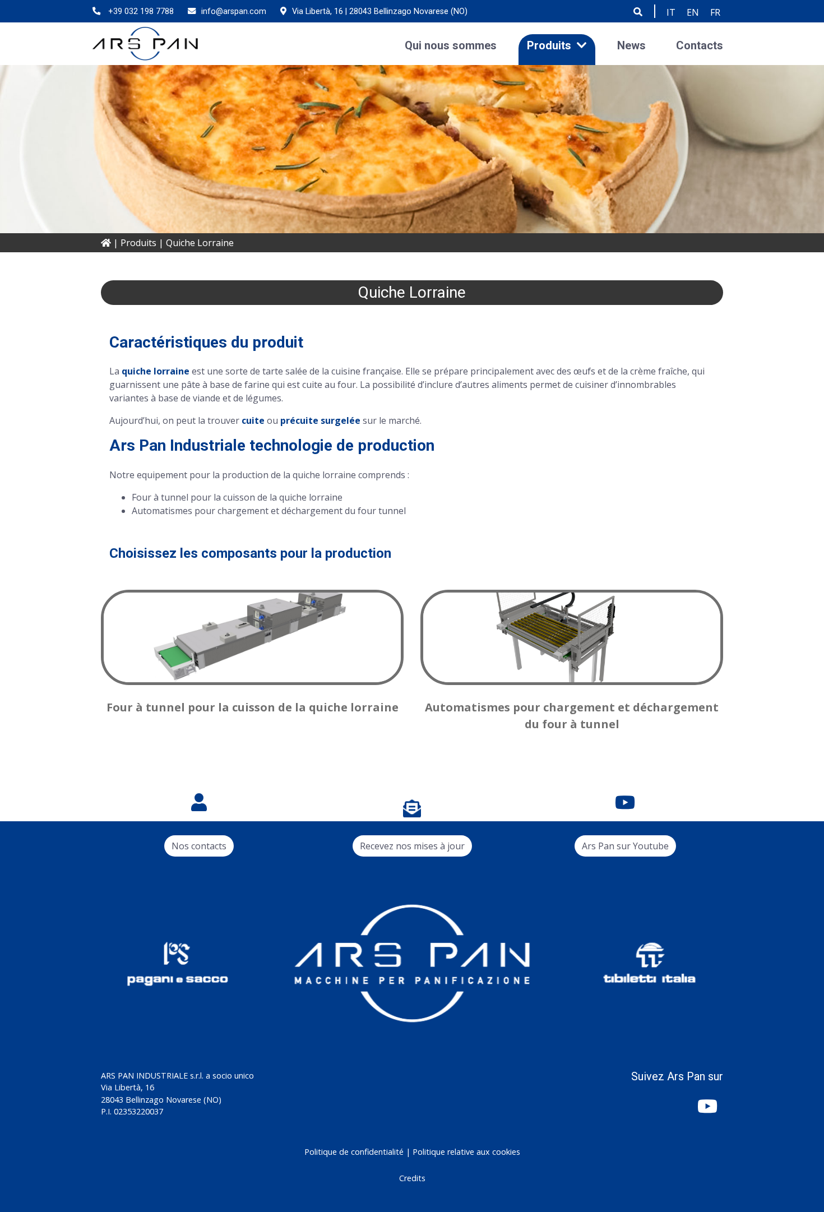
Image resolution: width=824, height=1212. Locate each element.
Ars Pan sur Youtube (625, 846)
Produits (549, 45)
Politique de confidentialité (354, 1151)
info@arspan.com (233, 11)
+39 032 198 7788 (140, 11)
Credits (412, 1178)
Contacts (699, 45)
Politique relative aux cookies (466, 1151)
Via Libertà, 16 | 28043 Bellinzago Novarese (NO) (379, 11)
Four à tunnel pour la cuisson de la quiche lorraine (253, 707)
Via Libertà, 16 (127, 1087)
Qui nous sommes (451, 45)
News (631, 45)
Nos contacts (199, 846)
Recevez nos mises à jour (412, 846)
